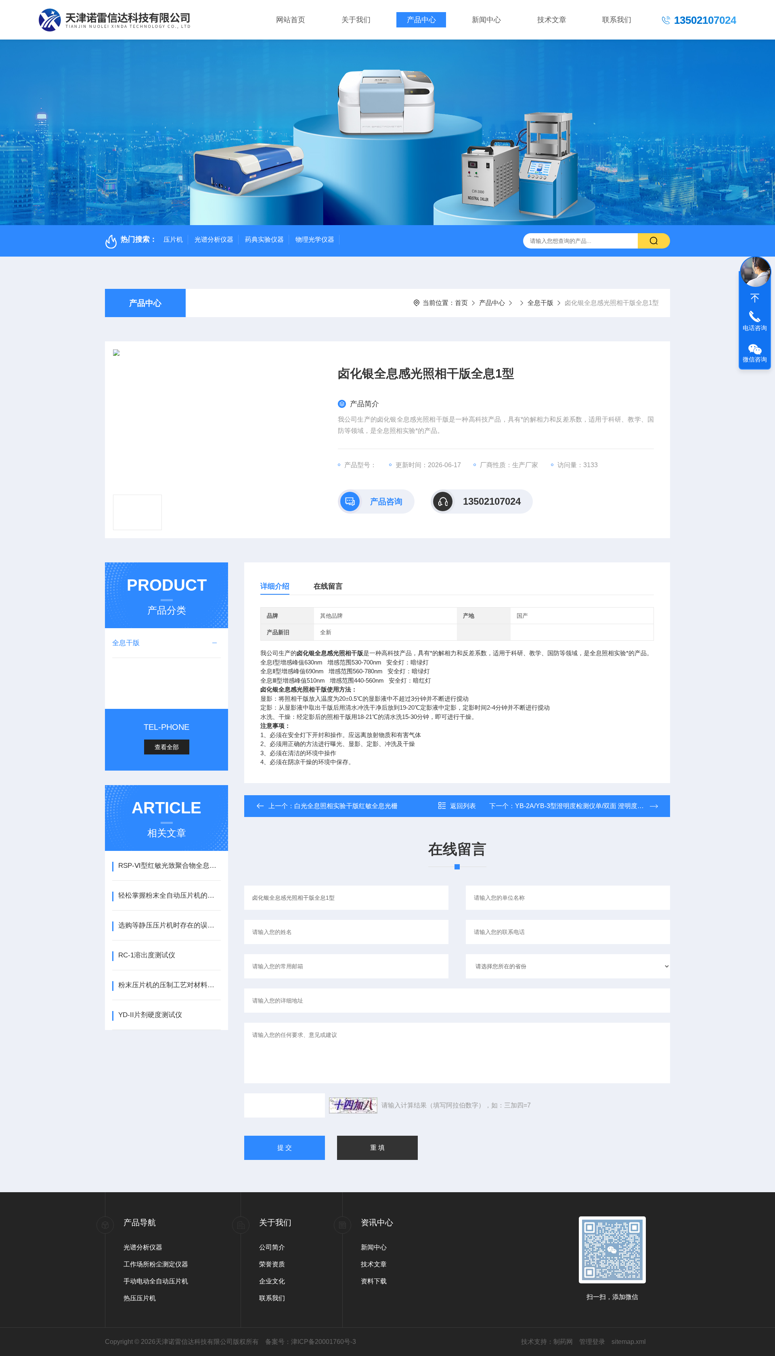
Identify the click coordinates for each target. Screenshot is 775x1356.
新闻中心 (486, 20)
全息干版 (540, 302)
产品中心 (421, 20)
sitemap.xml (629, 1341)
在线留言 (328, 586)
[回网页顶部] (754, 298)
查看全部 (167, 747)
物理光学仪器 (314, 239)
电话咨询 (755, 327)
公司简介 (272, 1247)
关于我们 (356, 20)
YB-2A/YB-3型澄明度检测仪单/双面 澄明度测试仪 (586, 805)
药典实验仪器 (264, 239)
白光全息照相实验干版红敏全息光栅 (346, 805)
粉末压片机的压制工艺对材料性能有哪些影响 (169, 985)
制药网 (563, 1341)
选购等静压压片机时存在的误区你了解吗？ (169, 925)
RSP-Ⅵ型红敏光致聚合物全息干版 (169, 865)
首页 (461, 302)
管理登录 (592, 1341)
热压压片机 (140, 1298)
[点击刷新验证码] (353, 1105)
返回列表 (463, 805)
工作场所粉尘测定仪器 (156, 1264)
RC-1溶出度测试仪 (146, 955)
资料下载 (374, 1281)
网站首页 (290, 20)
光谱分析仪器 (214, 239)
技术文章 (551, 20)
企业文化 (272, 1281)
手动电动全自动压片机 (156, 1281)
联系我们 (616, 20)
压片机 (173, 239)
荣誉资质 (272, 1264)
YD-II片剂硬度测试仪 (150, 1015)
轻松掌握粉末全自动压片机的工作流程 (169, 895)
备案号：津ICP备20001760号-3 (310, 1341)
